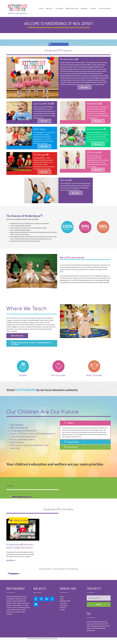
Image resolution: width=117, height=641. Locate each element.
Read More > (11, 560)
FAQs (61, 599)
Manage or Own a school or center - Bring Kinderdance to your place (31, 343)
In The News (64, 605)
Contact (93, 8)
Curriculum (63, 603)
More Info (84, 87)
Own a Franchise (105, 8)
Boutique (84, 8)
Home (41, 8)
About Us (49, 8)
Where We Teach (72, 8)
